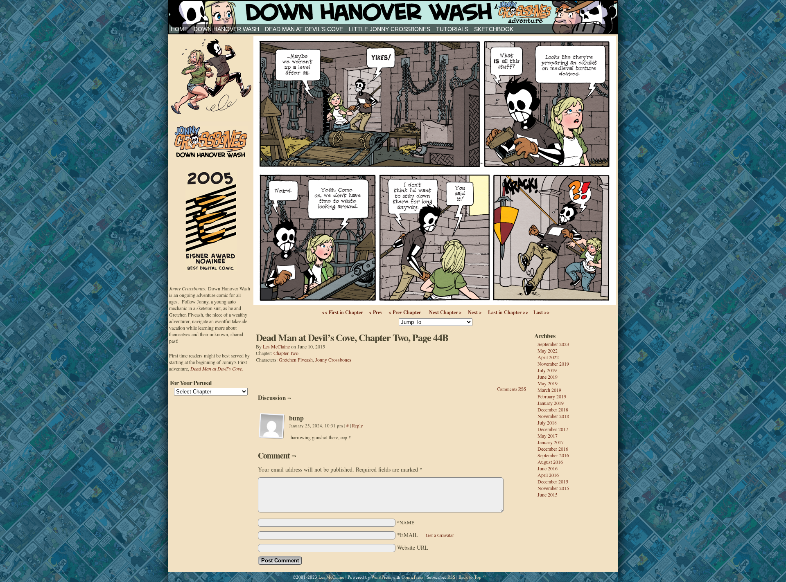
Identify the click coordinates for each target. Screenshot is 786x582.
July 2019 (547, 370)
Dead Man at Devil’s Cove (304, 29)
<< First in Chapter (342, 312)
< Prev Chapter (404, 312)
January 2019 (551, 403)
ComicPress (412, 577)
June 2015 (548, 494)
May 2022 (548, 350)
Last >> (541, 312)
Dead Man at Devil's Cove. (216, 368)
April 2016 (548, 475)
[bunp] (272, 426)
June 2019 (548, 376)
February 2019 (552, 396)
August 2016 (550, 461)
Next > (475, 312)
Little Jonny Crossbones (389, 29)
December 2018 (553, 409)
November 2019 (553, 363)
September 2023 (553, 344)
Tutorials (452, 29)
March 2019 (549, 390)
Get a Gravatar (440, 535)
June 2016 (548, 468)
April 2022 (548, 357)
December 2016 (553, 448)
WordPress (381, 577)
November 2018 (553, 416)
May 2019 (548, 383)
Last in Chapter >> (508, 312)
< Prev (375, 312)
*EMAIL (425, 535)
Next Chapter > (445, 312)
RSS (451, 577)
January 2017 (551, 442)
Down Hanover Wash (226, 29)
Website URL (412, 547)
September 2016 (553, 455)
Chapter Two (285, 353)
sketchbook (493, 29)
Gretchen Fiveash (296, 359)
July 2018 (547, 422)
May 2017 (548, 435)
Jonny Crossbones (393, 12)
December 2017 (553, 429)
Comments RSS (511, 389)
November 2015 (553, 488)
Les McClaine (276, 346)
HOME (179, 29)
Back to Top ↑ (472, 577)
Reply (357, 425)
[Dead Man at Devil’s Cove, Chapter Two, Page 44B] (434, 303)
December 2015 (553, 481)
